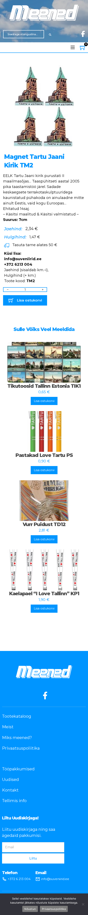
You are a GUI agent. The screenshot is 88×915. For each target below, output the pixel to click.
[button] (79, 70)
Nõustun (30, 909)
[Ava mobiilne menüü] (73, 47)
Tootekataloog (16, 716)
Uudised (10, 779)
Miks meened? (17, 737)
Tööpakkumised (18, 769)
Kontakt (10, 790)
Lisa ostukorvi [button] (44, 401)
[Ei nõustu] (83, 904)
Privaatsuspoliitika (21, 748)
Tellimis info (14, 800)
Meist (8, 726)
